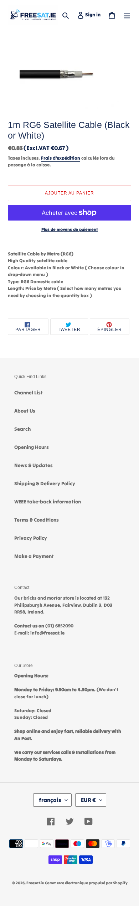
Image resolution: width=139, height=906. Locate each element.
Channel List (28, 392)
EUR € (88, 799)
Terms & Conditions (36, 520)
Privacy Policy (30, 538)
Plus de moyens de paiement (69, 229)
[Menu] (126, 14)
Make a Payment (34, 556)
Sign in (94, 14)
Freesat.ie (35, 882)
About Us (24, 411)
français (50, 799)
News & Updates (33, 465)
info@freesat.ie (47, 633)
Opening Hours (31, 447)
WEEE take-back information (47, 501)
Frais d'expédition (60, 158)
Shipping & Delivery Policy (44, 483)
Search (22, 429)
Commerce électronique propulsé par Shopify (86, 882)
